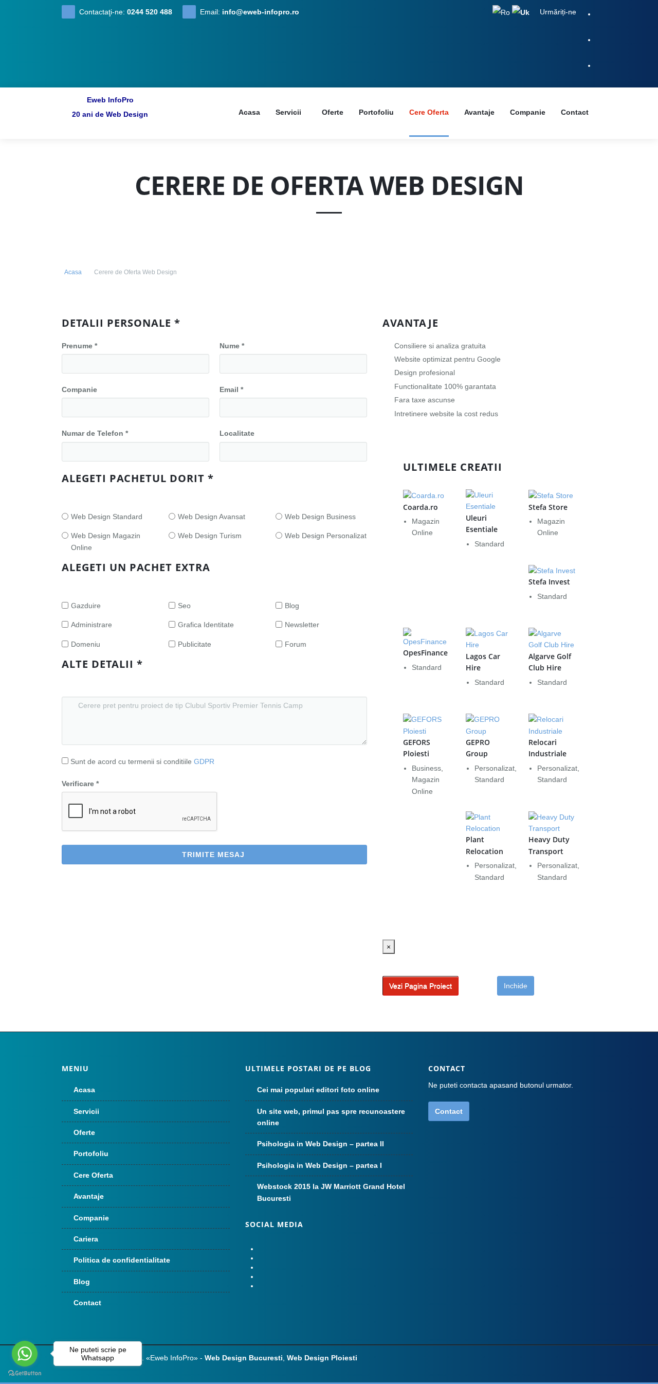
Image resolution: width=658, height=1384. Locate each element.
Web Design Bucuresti (244, 1358)
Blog (292, 605)
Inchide (515, 986)
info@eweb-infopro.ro (260, 12)
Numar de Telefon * (95, 433)
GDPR (204, 761)
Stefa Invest (549, 582)
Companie (79, 389)
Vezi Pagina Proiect (420, 986)
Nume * (232, 346)
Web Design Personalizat (326, 535)
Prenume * (79, 346)
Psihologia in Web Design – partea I (319, 1165)
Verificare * (80, 783)
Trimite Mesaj (213, 854)
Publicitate (194, 644)
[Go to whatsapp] (25, 1354)
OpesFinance (425, 653)
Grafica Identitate (206, 624)
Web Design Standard (106, 516)
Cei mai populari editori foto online (318, 1090)
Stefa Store (548, 507)
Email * (231, 389)
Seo (184, 605)
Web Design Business (320, 516)
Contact (449, 1111)
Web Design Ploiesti (322, 1358)
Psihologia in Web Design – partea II (320, 1144)
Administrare (91, 624)
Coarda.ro (420, 507)
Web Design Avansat (211, 516)
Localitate (237, 433)
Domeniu (85, 644)
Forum (295, 644)
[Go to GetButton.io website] (24, 1373)
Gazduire (86, 605)
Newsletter (302, 624)
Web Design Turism (210, 535)
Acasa (73, 272)
